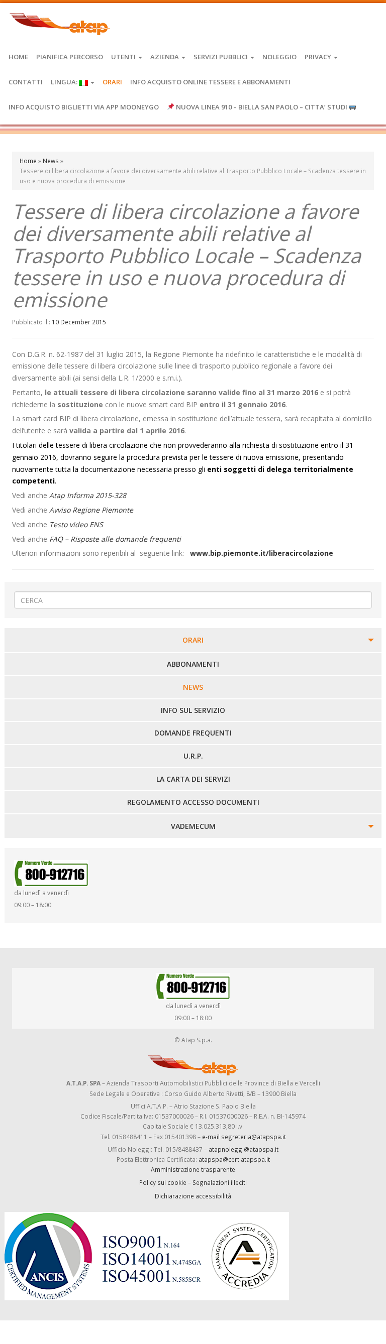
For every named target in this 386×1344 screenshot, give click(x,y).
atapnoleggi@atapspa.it (243, 1149)
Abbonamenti (193, 664)
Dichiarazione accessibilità (193, 1196)
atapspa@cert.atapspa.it (234, 1159)
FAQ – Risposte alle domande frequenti (115, 539)
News (51, 161)
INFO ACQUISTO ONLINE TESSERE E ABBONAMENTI (210, 81)
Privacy (319, 56)
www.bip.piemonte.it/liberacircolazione (261, 553)
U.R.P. (193, 756)
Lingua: (65, 81)
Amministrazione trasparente (193, 1169)
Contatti (26, 81)
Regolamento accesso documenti (193, 802)
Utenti (124, 56)
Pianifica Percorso (69, 56)
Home (18, 56)
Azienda (165, 56)
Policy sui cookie (162, 1182)
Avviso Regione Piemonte (91, 510)
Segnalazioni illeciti (219, 1182)
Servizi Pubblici (221, 56)
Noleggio (279, 56)
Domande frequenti (193, 733)
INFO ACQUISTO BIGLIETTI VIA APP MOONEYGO (84, 106)
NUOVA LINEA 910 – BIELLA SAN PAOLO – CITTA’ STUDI (261, 106)
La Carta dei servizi (193, 779)
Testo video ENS (76, 524)
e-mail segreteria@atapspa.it (244, 1137)
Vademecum (193, 826)
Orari (112, 81)
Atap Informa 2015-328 (87, 495)
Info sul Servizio (193, 710)
